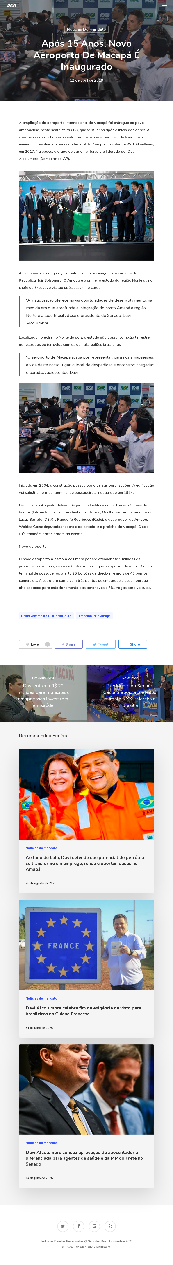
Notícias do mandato (86, 29)
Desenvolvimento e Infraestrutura (46, 616)
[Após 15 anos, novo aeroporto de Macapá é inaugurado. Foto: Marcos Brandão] (86, 216)
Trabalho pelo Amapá (94, 616)
